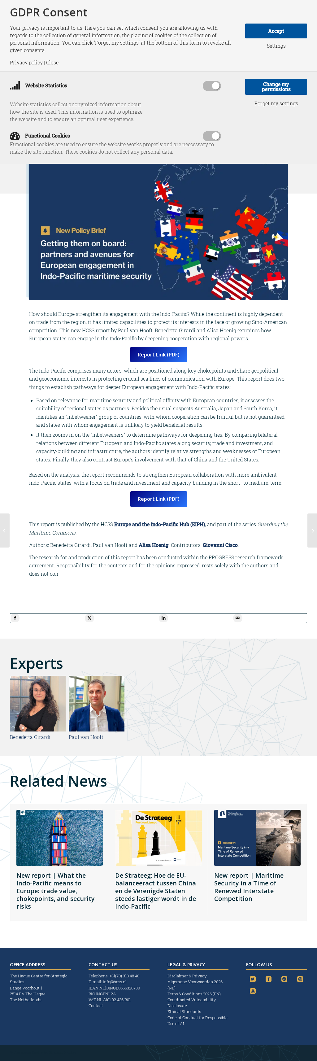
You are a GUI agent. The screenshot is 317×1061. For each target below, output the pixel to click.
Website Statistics (45, 85)
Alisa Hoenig (153, 545)
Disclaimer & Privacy (187, 975)
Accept (276, 31)
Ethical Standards (184, 1011)
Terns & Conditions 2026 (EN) (194, 993)
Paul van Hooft (86, 737)
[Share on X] (89, 618)
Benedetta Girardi (30, 737)
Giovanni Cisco (220, 545)
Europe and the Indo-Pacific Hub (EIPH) (159, 524)
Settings (276, 45)
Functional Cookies (47, 135)
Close (52, 62)
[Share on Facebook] (15, 618)
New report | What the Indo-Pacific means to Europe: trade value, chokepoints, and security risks (55, 890)
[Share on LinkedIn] (163, 618)
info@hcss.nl (115, 981)
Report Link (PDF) (159, 354)
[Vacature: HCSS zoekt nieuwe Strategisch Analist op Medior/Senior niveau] (312, 530)
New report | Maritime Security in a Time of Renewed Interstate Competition (249, 887)
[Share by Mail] (237, 618)
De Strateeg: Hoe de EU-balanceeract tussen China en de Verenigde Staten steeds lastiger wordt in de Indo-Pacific (155, 890)
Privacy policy (26, 62)
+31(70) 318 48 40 (124, 975)
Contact (96, 1005)
